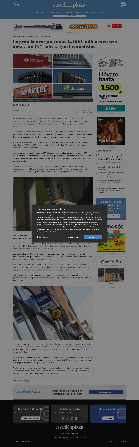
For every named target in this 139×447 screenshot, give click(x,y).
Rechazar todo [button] (73, 237)
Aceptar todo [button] (93, 237)
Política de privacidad (59, 232)
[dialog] (69, 223)
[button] (42, 237)
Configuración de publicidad (53, 229)
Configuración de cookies (45, 232)
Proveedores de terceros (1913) (86, 220)
